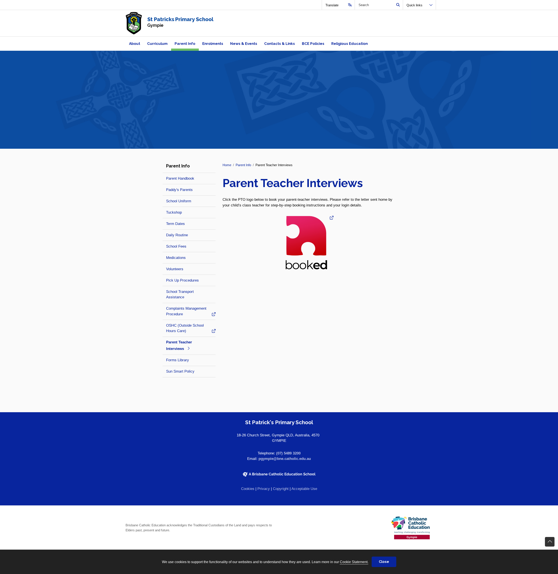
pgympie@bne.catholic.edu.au (285, 459)
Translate (332, 5)
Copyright (281, 489)
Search (398, 5)
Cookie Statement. (354, 562)
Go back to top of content (550, 542)
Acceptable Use (304, 489)
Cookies (247, 489)
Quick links (414, 5)
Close (384, 562)
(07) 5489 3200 (288, 453)
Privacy (263, 489)
